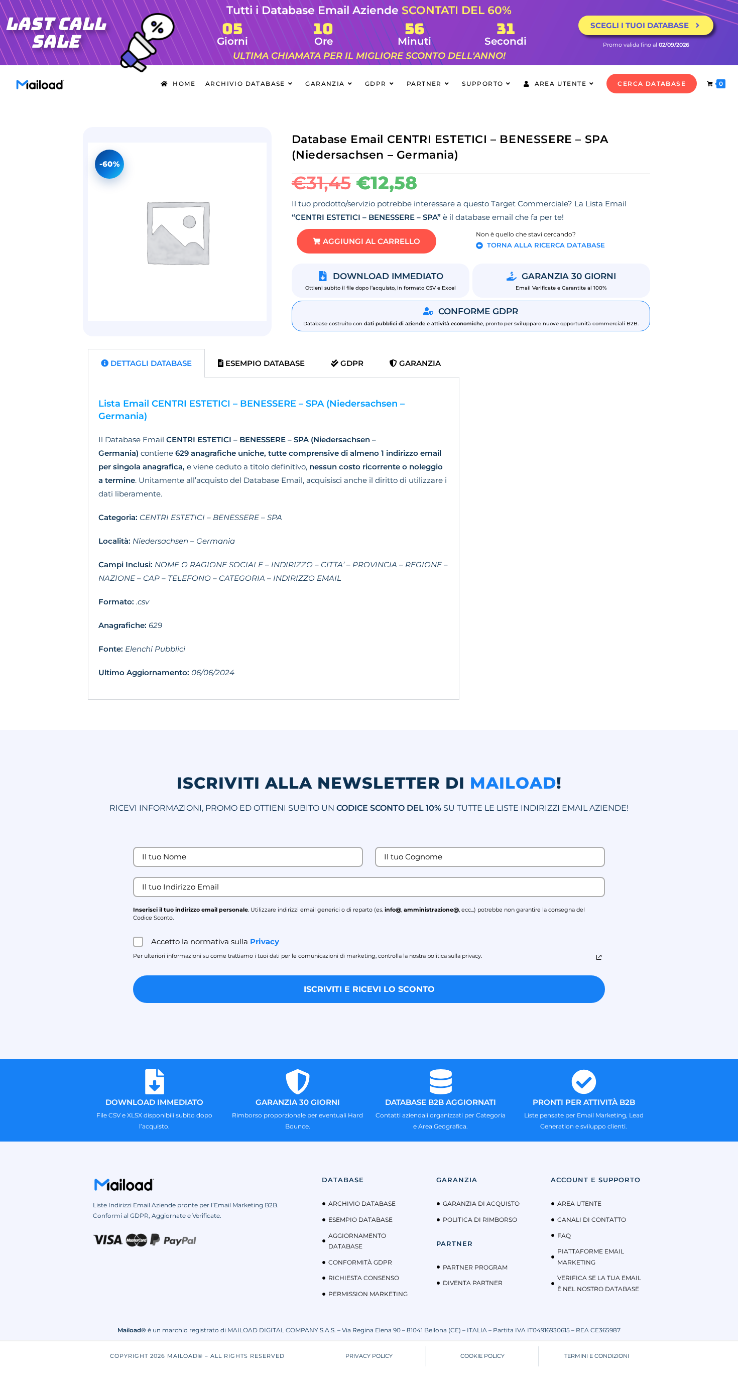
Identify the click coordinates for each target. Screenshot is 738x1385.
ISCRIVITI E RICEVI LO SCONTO (369, 989)
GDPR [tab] (350, 363)
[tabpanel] (273, 538)
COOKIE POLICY (482, 1355)
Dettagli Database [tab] (150, 363)
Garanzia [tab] (419, 363)
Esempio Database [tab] (264, 363)
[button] (366, 241)
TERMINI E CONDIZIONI (596, 1355)
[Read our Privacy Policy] (599, 957)
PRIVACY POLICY (369, 1355)
